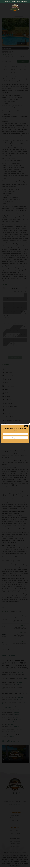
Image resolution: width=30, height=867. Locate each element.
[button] (3, 5)
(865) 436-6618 (12, 1)
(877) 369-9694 (22, 1)
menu (3, 5)
